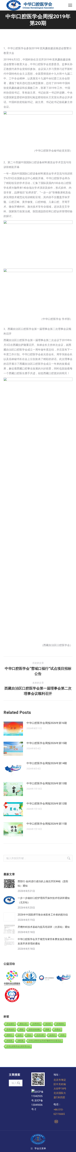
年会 (29, 1035)
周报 (21, 1029)
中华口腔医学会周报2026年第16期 (47, 723)
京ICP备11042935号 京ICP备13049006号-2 (37, 1100)
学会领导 (10, 1024)
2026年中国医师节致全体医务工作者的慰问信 (43, 914)
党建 (47, 1029)
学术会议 (10, 1029)
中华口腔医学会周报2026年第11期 (47, 823)
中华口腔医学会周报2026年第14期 (47, 763)
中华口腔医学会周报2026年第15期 (47, 743)
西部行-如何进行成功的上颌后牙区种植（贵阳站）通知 (43, 883)
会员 (20, 1035)
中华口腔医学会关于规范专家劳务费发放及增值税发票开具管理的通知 (45, 941)
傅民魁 (20, 1041)
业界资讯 (36, 1024)
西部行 (9, 1035)
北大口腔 (40, 1035)
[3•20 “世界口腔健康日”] (46, 978)
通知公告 (23, 1024)
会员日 (52, 1035)
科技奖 (9, 1041)
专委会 (57, 1029)
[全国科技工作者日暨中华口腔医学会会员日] (29, 978)
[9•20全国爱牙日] (12, 995)
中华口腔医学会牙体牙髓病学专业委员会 (45, 1041)
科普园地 (60, 1024)
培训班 (48, 1024)
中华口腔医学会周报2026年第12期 (47, 803)
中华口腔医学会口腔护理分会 (18, 1046)
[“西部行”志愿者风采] (12, 978)
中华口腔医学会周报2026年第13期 (47, 783)
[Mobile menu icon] (70, 5)
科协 (62, 1035)
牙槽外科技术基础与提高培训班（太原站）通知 (44, 926)
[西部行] (64, 978)
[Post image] (13, 729)
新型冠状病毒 (34, 1029)
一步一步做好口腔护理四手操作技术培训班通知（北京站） (44, 900)
